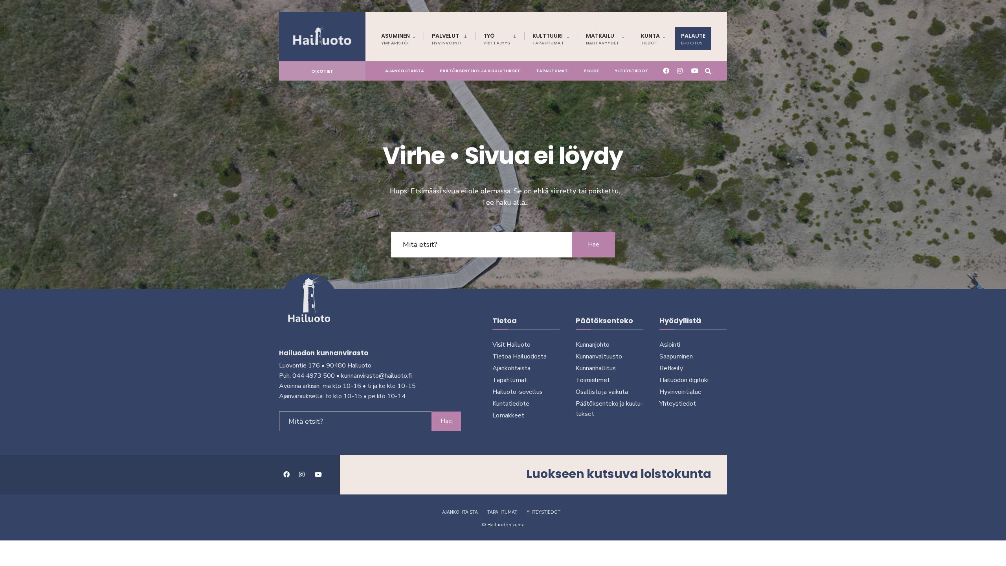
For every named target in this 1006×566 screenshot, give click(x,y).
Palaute (693, 39)
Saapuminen (676, 356)
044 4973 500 (313, 375)
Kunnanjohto (592, 344)
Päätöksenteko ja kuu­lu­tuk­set (480, 71)
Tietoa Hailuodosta (519, 356)
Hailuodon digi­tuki (684, 380)
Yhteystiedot (631, 71)
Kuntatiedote (510, 403)
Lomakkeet (508, 415)
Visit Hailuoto (511, 344)
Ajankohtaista (404, 71)
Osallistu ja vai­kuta (602, 392)
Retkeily (671, 368)
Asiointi (669, 344)
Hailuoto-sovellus (517, 392)
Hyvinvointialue (680, 392)
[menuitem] (402, 37)
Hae (593, 244)
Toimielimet (593, 380)
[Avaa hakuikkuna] (708, 70)
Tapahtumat (552, 71)
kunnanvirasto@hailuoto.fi (376, 375)
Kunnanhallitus (596, 368)
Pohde (591, 71)
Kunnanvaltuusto (599, 356)
